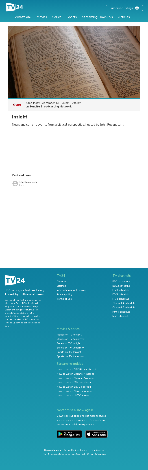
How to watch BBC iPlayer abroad (76, 369)
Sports (72, 17)
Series (56, 17)
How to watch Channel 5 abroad (75, 378)
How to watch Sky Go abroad (74, 387)
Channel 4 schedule (123, 303)
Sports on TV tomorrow (70, 356)
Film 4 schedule (121, 312)
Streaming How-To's (97, 17)
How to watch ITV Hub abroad (74, 382)
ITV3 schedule (120, 299)
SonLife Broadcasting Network (50, 106)
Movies (42, 17)
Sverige (67, 450)
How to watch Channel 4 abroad (75, 374)
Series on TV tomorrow (70, 347)
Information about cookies (71, 290)
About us (62, 281)
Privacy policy (64, 294)
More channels (120, 316)
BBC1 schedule (121, 281)
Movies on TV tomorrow (70, 339)
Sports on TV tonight (69, 352)
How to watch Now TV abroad (74, 391)
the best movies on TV (16, 319)
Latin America (97, 450)
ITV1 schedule (120, 290)
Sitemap (61, 286)
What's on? (23, 17)
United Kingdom (80, 450)
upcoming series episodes (26, 322)
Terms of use (64, 299)
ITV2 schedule (120, 294)
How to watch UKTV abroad (73, 395)
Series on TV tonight (69, 343)
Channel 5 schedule (123, 307)
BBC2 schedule (121, 286)
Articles (124, 17)
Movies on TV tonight (69, 334)
